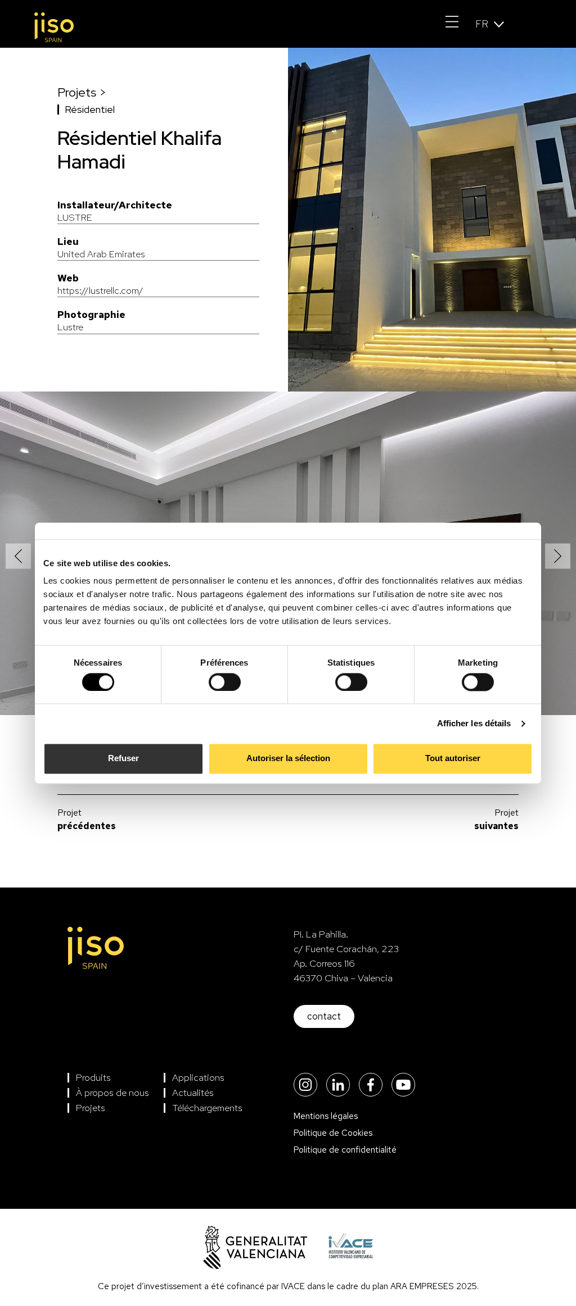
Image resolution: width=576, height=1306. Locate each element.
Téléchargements (207, 1108)
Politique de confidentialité (345, 1149)
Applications (198, 1077)
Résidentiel (90, 109)
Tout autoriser (452, 758)
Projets (90, 1108)
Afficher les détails (474, 723)
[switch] (225, 682)
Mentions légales (326, 1116)
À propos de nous (112, 1092)
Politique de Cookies (333, 1133)
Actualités (193, 1092)
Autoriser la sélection (288, 758)
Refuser (123, 758)
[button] (18, 556)
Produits (93, 1077)
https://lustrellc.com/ (100, 284)
